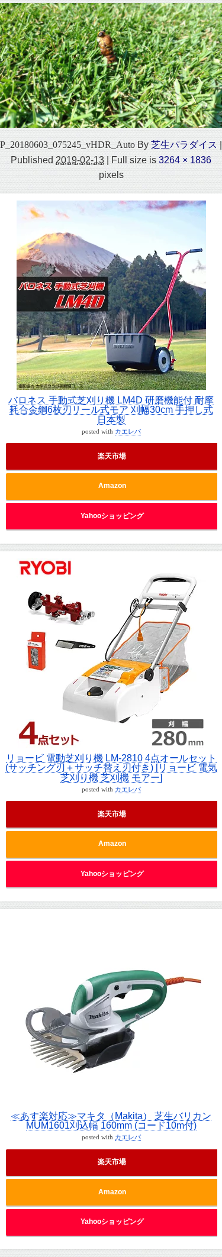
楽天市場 (112, 456)
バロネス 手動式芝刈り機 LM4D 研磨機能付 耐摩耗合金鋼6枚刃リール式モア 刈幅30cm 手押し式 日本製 (111, 409)
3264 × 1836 (185, 159)
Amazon (112, 485)
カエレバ (128, 431)
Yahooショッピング (112, 515)
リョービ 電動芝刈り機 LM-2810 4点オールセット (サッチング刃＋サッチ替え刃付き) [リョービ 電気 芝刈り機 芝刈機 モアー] (111, 767)
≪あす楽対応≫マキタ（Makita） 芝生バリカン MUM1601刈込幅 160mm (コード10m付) (111, 1120)
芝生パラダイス (184, 144)
